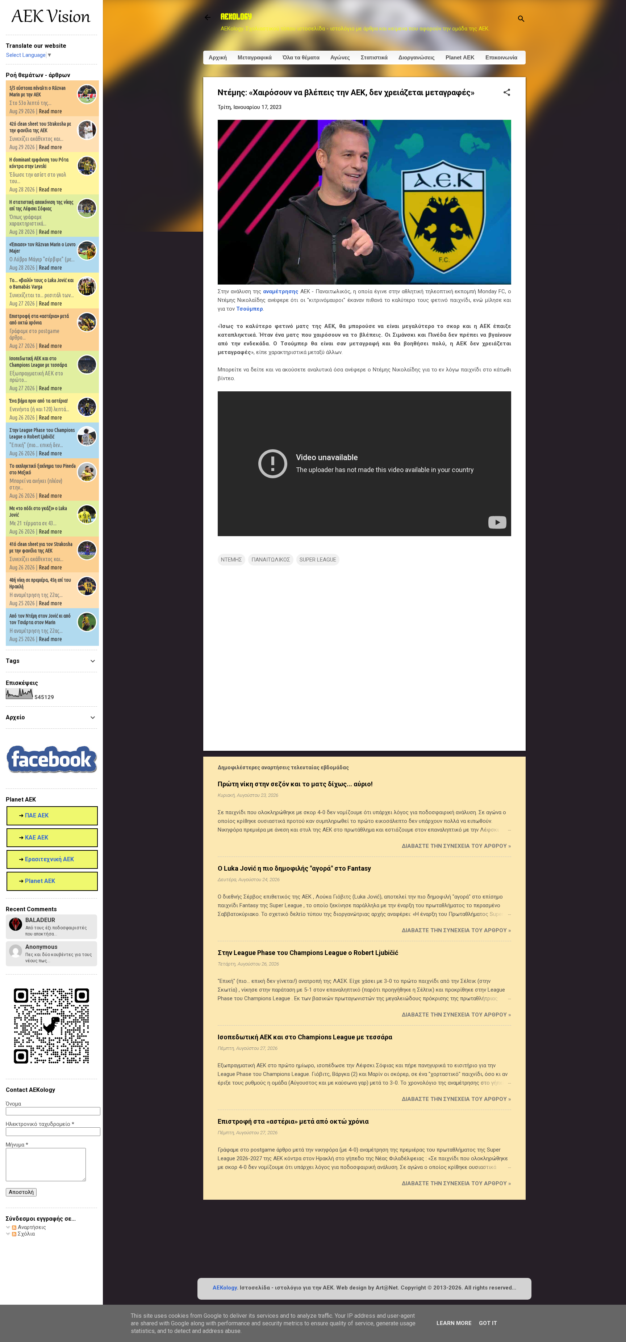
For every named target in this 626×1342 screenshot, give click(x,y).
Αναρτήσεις (31, 1227)
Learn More (454, 1323)
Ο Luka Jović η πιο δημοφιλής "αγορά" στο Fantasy (294, 868)
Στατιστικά (374, 57)
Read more (50, 111)
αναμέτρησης (281, 291)
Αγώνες (340, 57)
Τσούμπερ (249, 309)
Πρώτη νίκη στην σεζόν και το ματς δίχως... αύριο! (295, 784)
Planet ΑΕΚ (460, 57)
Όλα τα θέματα (301, 57)
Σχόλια (25, 1233)
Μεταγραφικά (255, 57)
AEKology (225, 1287)
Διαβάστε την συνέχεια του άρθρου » (456, 846)
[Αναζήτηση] (521, 20)
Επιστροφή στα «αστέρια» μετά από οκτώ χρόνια (293, 1121)
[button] (506, 93)
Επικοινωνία (501, 57)
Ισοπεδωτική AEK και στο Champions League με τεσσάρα (305, 1037)
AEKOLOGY (236, 17)
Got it (488, 1323)
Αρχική (218, 57)
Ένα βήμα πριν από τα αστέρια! (38, 401)
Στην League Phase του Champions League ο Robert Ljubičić (308, 952)
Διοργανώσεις (416, 57)
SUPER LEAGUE (318, 559)
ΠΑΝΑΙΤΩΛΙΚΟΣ (270, 559)
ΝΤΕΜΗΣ (231, 559)
